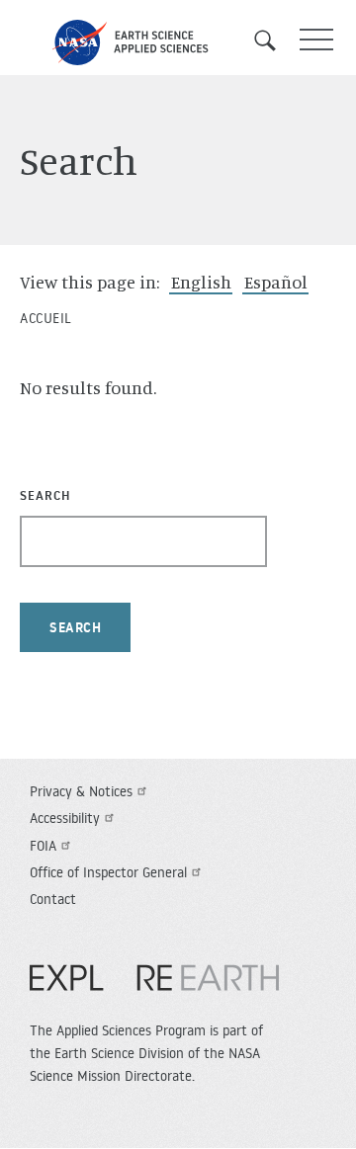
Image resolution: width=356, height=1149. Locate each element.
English (201, 281)
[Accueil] (178, 42)
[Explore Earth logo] (154, 988)
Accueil (46, 318)
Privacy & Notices (81, 791)
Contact (53, 899)
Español (276, 281)
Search (272, 40)
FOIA (43, 846)
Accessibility (65, 818)
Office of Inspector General (108, 872)
